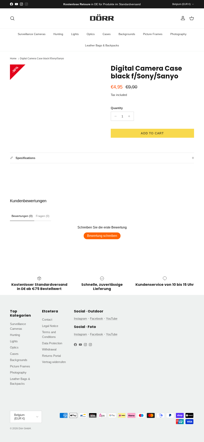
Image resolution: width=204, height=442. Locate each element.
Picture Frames (152, 34)
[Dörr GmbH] (102, 18)
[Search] (12, 18)
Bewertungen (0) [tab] (22, 216)
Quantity (117, 108)
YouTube (111, 318)
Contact (47, 319)
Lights (75, 34)
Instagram (80, 318)
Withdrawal (49, 349)
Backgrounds (127, 34)
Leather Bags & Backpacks (102, 45)
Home (13, 58)
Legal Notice (50, 326)
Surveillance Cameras (31, 34)
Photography (178, 34)
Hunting (58, 34)
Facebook (96, 318)
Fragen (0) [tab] (42, 216)
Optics (91, 34)
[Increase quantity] (130, 116)
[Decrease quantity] (114, 116)
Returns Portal (51, 355)
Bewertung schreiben (102, 235)
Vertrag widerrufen (54, 362)
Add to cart (152, 133)
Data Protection (52, 343)
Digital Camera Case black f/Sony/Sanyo (42, 58)
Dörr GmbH (25, 428)
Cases (107, 34)
